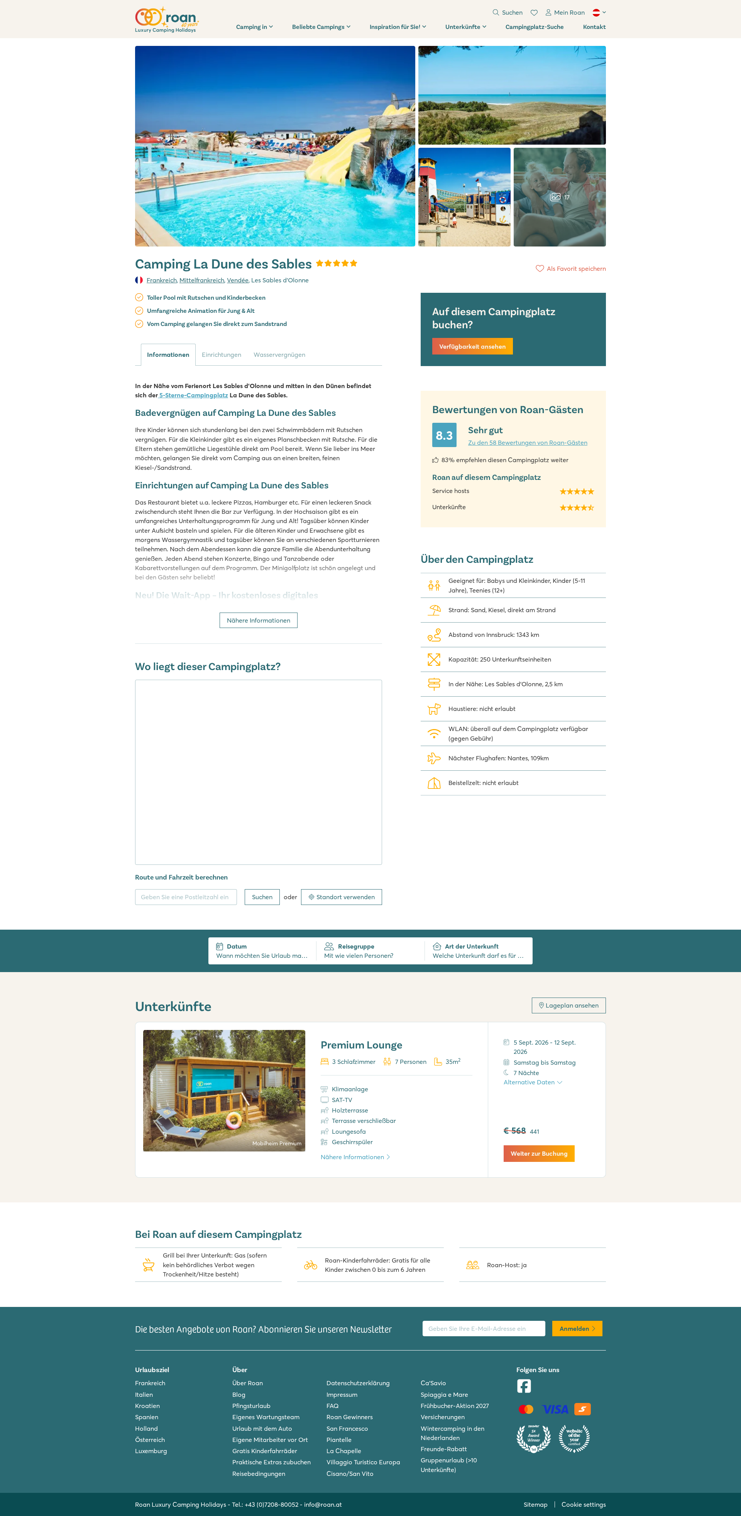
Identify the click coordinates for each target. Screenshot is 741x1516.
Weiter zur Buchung (539, 1153)
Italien (144, 1394)
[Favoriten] (534, 12)
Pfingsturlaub (251, 1406)
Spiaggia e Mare (444, 1394)
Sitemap (536, 1504)
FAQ (333, 1406)
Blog (238, 1394)
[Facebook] (524, 1386)
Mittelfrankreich (201, 280)
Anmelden (574, 1328)
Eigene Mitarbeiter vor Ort (270, 1439)
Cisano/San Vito (350, 1473)
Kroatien (147, 1406)
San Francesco (347, 1428)
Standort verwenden (345, 897)
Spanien (146, 1417)
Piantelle (339, 1439)
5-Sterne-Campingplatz (193, 395)
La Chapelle (344, 1451)
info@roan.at (323, 1504)
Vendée (238, 280)
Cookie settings (584, 1504)
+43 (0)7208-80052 (271, 1504)
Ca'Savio (433, 1383)
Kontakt (594, 26)
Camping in (251, 26)
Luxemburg (151, 1451)
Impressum (342, 1394)
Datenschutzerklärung (358, 1383)
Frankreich (162, 280)
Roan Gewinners (350, 1417)
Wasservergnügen (279, 354)
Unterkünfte (462, 26)
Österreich (150, 1439)
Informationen (168, 354)
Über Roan (247, 1383)
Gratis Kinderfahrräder (264, 1451)
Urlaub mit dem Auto (262, 1428)
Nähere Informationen (258, 620)
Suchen (262, 897)
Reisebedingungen (258, 1473)
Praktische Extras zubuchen (271, 1462)
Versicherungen (443, 1417)
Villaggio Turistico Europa (363, 1462)
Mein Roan (569, 12)
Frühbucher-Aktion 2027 (455, 1406)
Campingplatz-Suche (535, 26)
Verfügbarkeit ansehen (472, 346)
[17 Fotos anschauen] (275, 146)
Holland (146, 1428)
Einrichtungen (221, 354)
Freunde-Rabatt (444, 1449)
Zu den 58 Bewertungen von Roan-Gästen (527, 442)
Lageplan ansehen (572, 1005)
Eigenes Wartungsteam (265, 1417)
